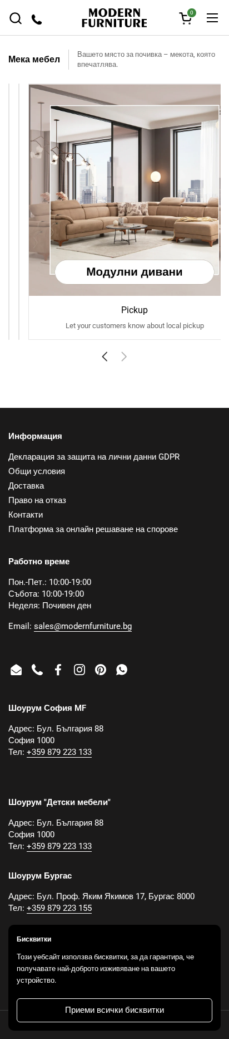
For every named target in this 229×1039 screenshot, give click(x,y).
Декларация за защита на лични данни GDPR (94, 457)
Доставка (26, 486)
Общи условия (36, 471)
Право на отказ (37, 500)
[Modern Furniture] (114, 17)
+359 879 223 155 (59, 908)
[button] (15, 18)
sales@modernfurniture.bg (83, 626)
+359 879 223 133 (59, 752)
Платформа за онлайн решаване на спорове (93, 529)
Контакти (25, 515)
